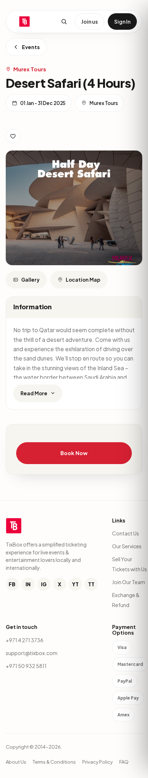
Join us (89, 21)
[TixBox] (24, 21)
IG (44, 584)
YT (75, 584)
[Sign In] (13, 136)
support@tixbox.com (31, 653)
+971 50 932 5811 (26, 666)
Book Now (73, 453)
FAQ (124, 762)
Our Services (127, 546)
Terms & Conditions (54, 762)
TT (91, 584)
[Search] (64, 21)
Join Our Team (128, 582)
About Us (16, 762)
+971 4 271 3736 (24, 640)
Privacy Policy (97, 762)
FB (12, 584)
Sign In (122, 21)
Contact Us (125, 533)
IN (28, 584)
